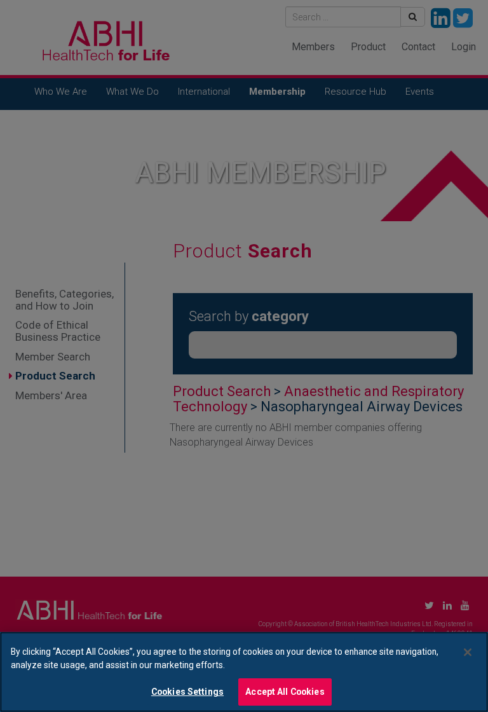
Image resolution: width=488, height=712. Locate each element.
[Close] (468, 652)
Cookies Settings (187, 692)
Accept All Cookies (285, 692)
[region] (244, 672)
